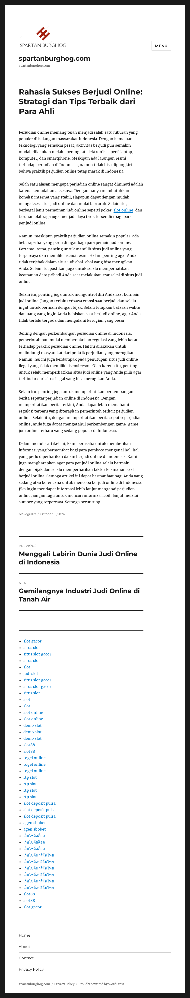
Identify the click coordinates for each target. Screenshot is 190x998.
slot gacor (32, 641)
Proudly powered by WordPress (101, 984)
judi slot (30, 673)
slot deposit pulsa (39, 803)
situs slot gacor (37, 654)
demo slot (32, 725)
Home (24, 935)
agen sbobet (34, 822)
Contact (26, 958)
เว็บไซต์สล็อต (34, 835)
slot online (123, 210)
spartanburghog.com (54, 58)
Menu (161, 46)
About (24, 946)
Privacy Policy (31, 969)
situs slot (31, 647)
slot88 (29, 745)
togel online (34, 758)
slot (26, 667)
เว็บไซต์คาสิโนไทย (38, 855)
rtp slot (30, 777)
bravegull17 (27, 514)
